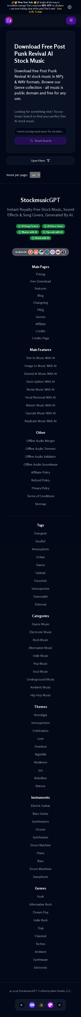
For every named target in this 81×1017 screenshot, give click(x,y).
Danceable (40, 596)
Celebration (40, 731)
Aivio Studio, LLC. (61, 991)
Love (40, 738)
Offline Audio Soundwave (41, 464)
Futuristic (40, 581)
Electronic (40, 967)
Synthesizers (40, 821)
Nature (40, 786)
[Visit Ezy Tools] (40, 1004)
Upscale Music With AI (40, 413)
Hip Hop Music (40, 695)
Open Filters (38, 160)
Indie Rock (40, 920)
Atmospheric (40, 549)
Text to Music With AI (40, 358)
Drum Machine (40, 845)
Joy (41, 770)
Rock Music (40, 640)
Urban (40, 557)
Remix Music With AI (40, 389)
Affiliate (40, 324)
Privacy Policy (40, 488)
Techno (40, 944)
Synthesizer (40, 837)
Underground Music (40, 679)
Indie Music (40, 656)
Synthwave (40, 960)
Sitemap (40, 504)
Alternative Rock (40, 904)
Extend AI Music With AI (40, 374)
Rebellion (40, 778)
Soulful (40, 541)
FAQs (40, 310)
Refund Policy (40, 480)
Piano (40, 853)
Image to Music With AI (41, 366)
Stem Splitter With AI (40, 381)
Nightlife (40, 754)
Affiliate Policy (40, 472)
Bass (40, 861)
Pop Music (40, 664)
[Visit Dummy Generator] (31, 1004)
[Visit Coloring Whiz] (49, 1004)
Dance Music (40, 624)
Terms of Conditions (40, 496)
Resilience (40, 762)
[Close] (69, 7)
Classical (40, 936)
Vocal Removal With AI (40, 397)
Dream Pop (40, 912)
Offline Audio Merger (40, 441)
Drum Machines (41, 869)
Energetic (40, 533)
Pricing (40, 274)
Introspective (40, 589)
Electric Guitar (40, 806)
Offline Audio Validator (40, 456)
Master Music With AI (40, 405)
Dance (40, 565)
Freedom (41, 746)
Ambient (40, 952)
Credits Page (40, 338)
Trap (41, 928)
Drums (40, 829)
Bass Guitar (40, 813)
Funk (40, 896)
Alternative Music (40, 648)
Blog (40, 295)
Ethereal (40, 604)
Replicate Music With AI (41, 421)
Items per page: (17, 175)
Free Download (40, 281)
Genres (40, 317)
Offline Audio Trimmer (41, 449)
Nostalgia (40, 715)
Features (40, 288)
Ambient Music (40, 687)
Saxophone (40, 877)
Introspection (40, 723)
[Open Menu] (71, 20)
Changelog (40, 303)
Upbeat (40, 573)
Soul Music (40, 671)
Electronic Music (40, 632)
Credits (40, 331)
